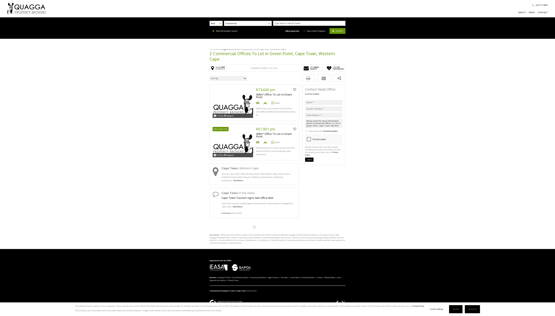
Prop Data (238, 301)
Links (338, 277)
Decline (456, 309)
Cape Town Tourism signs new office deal (247, 198)
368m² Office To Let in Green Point (274, 95)
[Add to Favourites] (294, 89)
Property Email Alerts (258, 277)
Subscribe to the (323, 131)
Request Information (218, 280)
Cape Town (264, 49)
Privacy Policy (233, 280)
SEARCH (339, 31)
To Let (256, 49)
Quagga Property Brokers (231, 49)
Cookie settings (436, 309)
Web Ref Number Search (226, 31)
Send (309, 159)
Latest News (295, 277)
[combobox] (309, 23)
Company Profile (223, 277)
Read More (238, 180)
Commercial (247, 49)
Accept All (472, 309)
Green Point (275, 49)
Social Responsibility (240, 277)
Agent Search (273, 277)
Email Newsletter (330, 131)
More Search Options (316, 31)
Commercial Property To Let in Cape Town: (228, 291)
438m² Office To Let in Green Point (274, 135)
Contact (320, 277)
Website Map (330, 277)
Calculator (285, 277)
